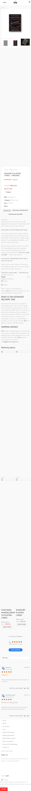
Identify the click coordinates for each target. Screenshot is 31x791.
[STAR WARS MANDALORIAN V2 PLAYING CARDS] (8, 413)
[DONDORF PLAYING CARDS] (23, 413)
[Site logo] (15, 2)
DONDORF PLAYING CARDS (20, 612)
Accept (4, 789)
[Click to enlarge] (4, 35)
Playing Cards (5, 622)
